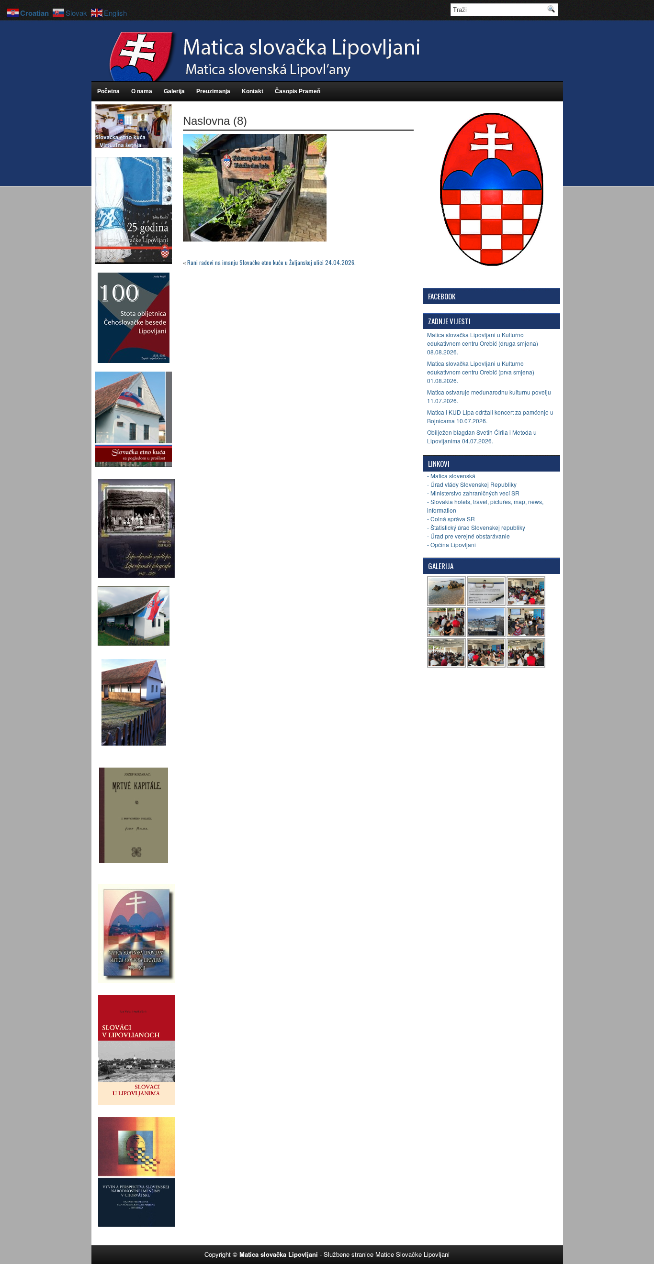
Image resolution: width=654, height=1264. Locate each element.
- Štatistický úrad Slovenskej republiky (476, 527)
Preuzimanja (213, 91)
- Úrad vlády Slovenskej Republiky (472, 484)
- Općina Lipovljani (451, 544)
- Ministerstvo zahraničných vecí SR (473, 493)
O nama (141, 91)
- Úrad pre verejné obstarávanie (468, 536)
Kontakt (252, 91)
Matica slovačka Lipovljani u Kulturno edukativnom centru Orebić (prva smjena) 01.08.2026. (480, 372)
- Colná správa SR (451, 519)
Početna (108, 91)
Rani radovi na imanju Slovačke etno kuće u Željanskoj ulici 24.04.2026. (271, 262)
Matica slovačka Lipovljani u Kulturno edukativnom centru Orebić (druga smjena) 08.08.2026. (482, 343)
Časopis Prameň (297, 91)
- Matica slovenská (451, 476)
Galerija (174, 91)
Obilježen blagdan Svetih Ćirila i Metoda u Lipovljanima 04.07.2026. (482, 436)
